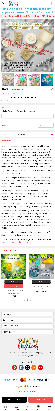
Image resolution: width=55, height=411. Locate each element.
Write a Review (6, 101)
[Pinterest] (14, 367)
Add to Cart (13, 282)
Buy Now (14, 286)
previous (2, 278)
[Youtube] (40, 367)
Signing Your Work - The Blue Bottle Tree (18, 242)
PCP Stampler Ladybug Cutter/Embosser (13, 291)
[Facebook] (21, 367)
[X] (27, 367)
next (52, 278)
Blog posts (31, 12)
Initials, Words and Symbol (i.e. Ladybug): (19, 111)
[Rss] (33, 367)
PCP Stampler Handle (41, 290)
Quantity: (5, 125)
